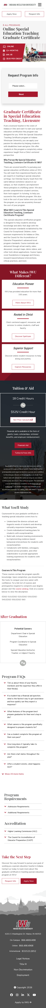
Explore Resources (23, 367)
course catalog (22, 589)
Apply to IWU (22, 1002)
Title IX (23, 964)
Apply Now (12, 14)
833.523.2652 (29, 951)
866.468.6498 (28, 940)
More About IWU (23, 302)
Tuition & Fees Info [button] (23, 453)
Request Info (34, 14)
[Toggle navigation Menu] (39, 4)
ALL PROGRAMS (12, 25)
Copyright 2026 (24, 987)
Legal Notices (23, 958)
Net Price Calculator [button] (22, 420)
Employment (23, 975)
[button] (23, 685)
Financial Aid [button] (23, 445)
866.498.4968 (26, 945)
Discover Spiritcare (23, 336)
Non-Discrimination (23, 969)
